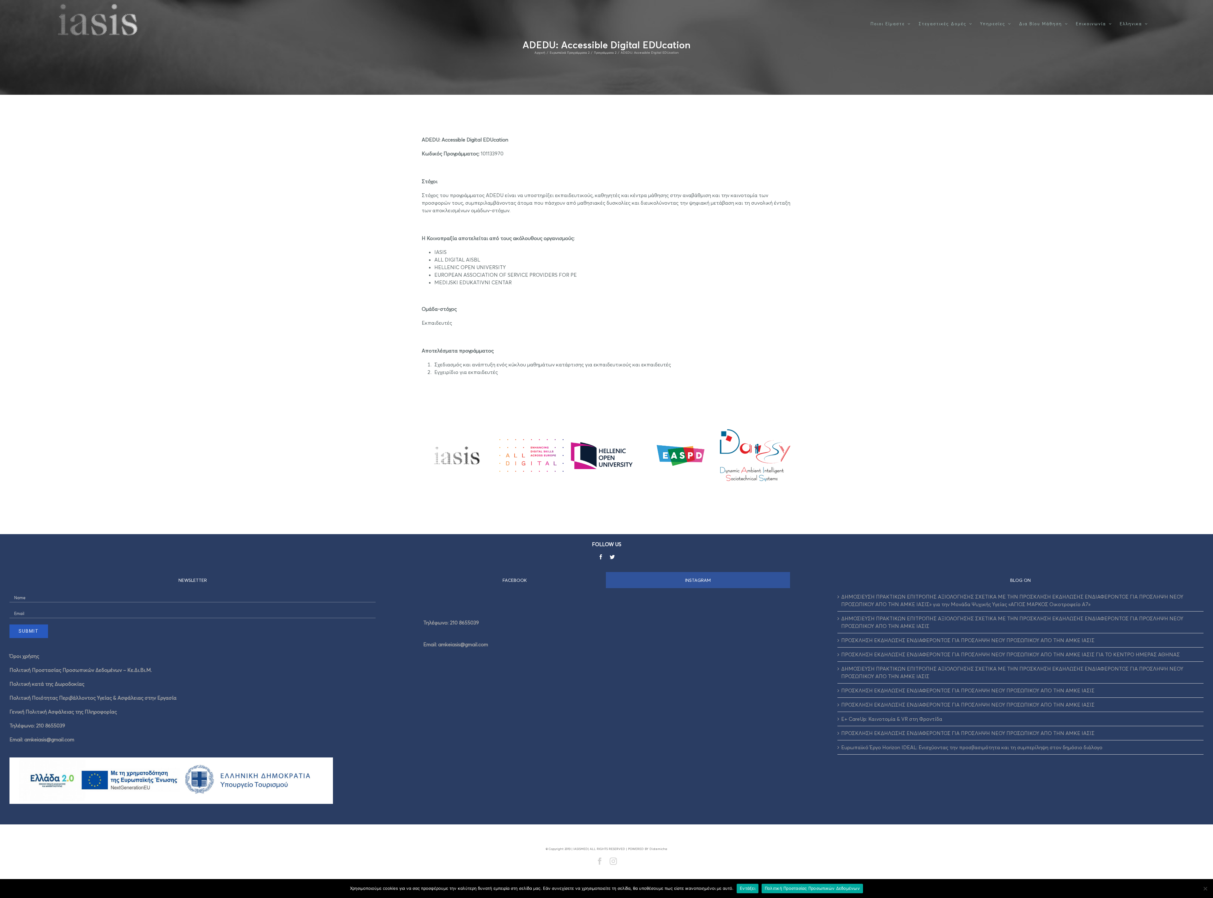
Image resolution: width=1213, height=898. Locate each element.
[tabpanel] (606, 631)
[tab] (514, 580)
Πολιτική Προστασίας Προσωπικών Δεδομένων (812, 888)
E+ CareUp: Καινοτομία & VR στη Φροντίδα (891, 719)
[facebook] (600, 556)
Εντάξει (747, 888)
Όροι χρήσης (24, 656)
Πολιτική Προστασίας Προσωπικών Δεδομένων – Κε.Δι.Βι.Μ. (80, 670)
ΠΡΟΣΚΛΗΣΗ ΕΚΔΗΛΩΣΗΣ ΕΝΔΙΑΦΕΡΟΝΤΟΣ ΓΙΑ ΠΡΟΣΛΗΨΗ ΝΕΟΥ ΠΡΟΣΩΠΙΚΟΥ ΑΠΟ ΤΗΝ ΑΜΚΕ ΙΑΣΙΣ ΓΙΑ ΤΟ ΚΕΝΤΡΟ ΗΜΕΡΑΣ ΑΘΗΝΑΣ (1010, 654)
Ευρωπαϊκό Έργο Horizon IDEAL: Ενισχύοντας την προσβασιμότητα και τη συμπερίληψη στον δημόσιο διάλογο (971, 747)
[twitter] (612, 556)
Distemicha (658, 849)
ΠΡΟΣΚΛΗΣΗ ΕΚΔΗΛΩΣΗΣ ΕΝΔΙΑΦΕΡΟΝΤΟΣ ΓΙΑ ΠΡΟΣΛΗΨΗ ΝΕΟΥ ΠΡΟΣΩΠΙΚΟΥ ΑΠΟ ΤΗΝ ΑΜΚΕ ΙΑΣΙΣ (968, 640)
